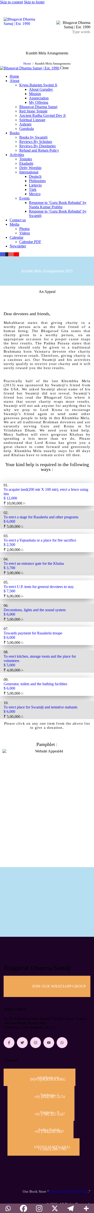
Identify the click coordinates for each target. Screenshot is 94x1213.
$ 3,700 (9, 568)
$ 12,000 (10, 498)
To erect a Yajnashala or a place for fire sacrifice (40, 540)
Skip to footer (34, 2)
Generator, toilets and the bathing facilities (36, 684)
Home (27, 63)
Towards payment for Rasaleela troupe (33, 633)
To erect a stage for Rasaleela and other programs (41, 517)
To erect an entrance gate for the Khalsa (34, 563)
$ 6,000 (9, 521)
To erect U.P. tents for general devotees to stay (39, 587)
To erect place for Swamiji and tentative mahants (41, 707)
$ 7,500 (9, 591)
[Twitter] (22, 1042)
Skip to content (11, 2)
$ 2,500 (9, 545)
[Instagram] (35, 1042)
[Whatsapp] (62, 1042)
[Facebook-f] (9, 1042)
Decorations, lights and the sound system (35, 610)
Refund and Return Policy (68, 1191)
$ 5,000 (9, 665)
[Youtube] (48, 1042)
